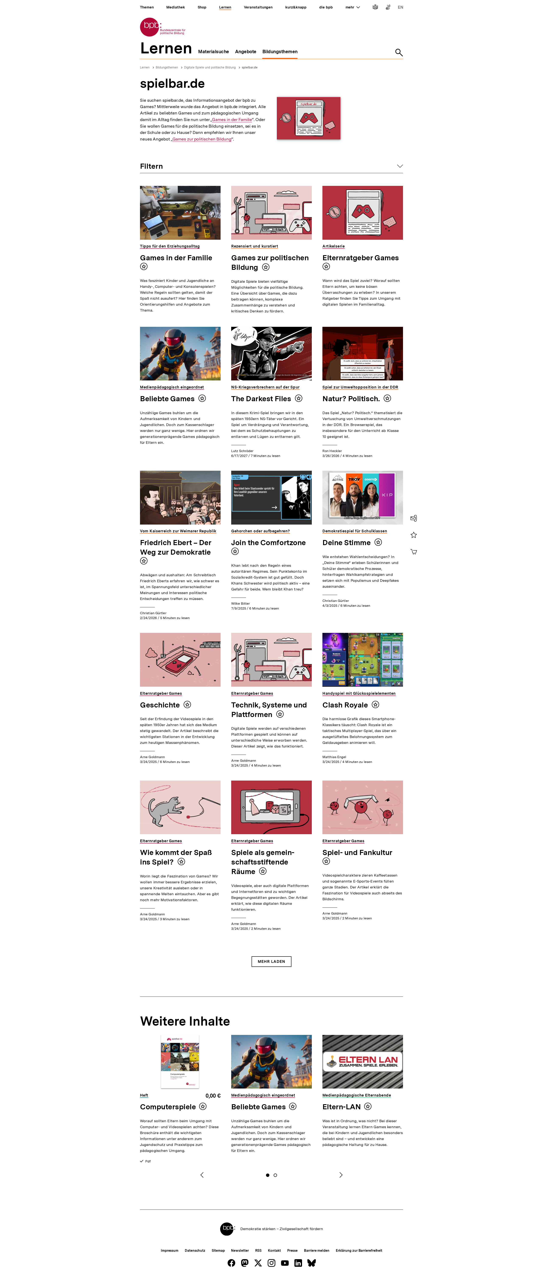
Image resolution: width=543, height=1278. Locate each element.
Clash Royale (345, 704)
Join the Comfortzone (268, 542)
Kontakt (274, 1251)
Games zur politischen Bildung (201, 139)
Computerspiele (168, 1106)
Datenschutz (195, 1251)
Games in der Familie (232, 119)
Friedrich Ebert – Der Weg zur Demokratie (175, 547)
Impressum (169, 1251)
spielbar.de (250, 67)
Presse (292, 1251)
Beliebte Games (168, 398)
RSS (258, 1251)
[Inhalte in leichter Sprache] (375, 8)
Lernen (145, 67)
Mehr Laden (271, 961)
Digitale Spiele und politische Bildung (210, 67)
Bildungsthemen (167, 67)
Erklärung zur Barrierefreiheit (359, 1251)
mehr (353, 7)
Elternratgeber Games (360, 257)
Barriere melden (316, 1251)
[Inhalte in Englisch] (400, 8)
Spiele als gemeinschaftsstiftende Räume (262, 862)
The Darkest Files (262, 398)
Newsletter (240, 1251)
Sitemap (218, 1251)
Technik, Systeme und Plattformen (269, 709)
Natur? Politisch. (351, 398)
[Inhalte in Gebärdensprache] (388, 8)
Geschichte (160, 704)
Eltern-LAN (341, 1106)
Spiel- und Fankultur (357, 852)
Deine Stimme (347, 542)
